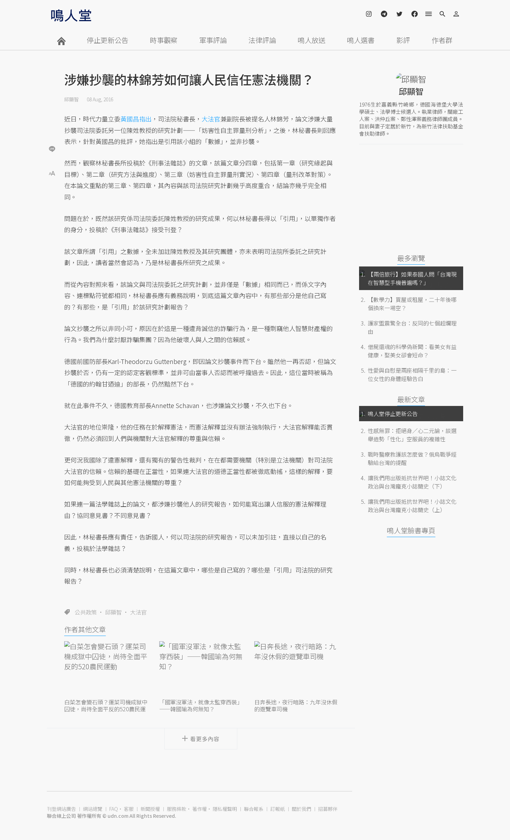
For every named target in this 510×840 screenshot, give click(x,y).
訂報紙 (277, 808)
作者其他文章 (85, 629)
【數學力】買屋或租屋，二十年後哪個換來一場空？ (412, 303)
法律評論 (262, 40)
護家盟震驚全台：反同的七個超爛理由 (412, 327)
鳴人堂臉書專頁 (411, 530)
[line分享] (52, 149)
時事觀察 (164, 40)
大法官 (138, 612)
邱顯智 (71, 99)
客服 (129, 808)
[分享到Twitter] (52, 126)
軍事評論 (213, 40)
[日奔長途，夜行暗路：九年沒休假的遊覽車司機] (296, 669)
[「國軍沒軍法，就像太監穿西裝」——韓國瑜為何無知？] (201, 669)
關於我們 (301, 808)
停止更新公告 (107, 40)
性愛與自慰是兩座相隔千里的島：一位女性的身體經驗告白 (412, 374)
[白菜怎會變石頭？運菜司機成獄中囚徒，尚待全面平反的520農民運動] (105, 669)
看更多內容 (205, 739)
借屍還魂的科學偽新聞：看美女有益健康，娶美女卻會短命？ (412, 350)
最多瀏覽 (411, 258)
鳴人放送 (311, 40)
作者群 (442, 40)
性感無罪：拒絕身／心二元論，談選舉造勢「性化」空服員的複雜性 (412, 434)
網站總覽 (92, 808)
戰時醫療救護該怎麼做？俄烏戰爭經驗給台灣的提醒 (412, 458)
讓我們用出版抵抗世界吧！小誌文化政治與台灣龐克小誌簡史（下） (412, 482)
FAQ (113, 808)
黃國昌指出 (136, 118)
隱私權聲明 (225, 808)
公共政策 (86, 612)
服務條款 (176, 808)
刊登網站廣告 (61, 808)
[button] (52, 173)
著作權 (199, 808)
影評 (403, 40)
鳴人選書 (361, 40)
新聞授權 (150, 808)
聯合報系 (253, 808)
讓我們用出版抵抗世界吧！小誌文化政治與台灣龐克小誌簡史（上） (412, 505)
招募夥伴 (328, 808)
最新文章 (411, 399)
